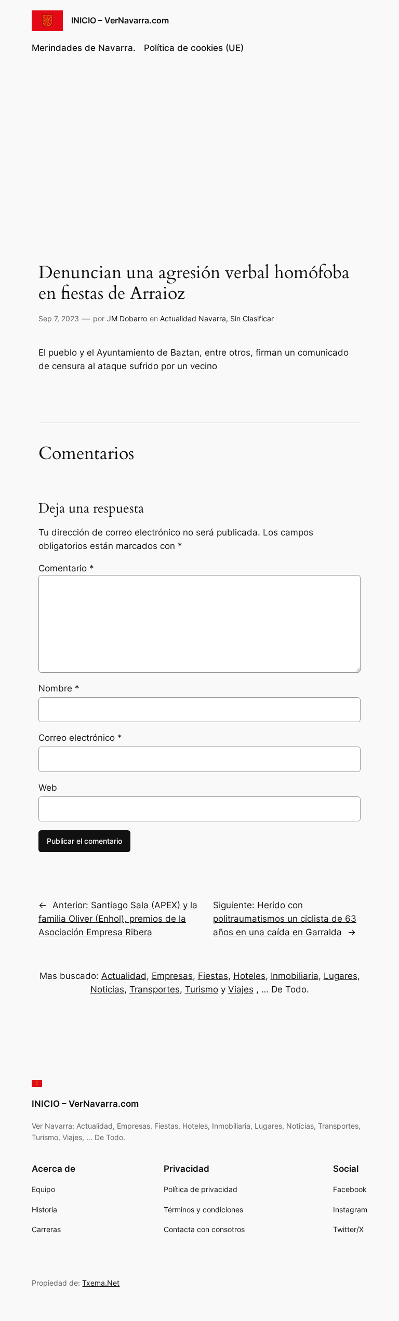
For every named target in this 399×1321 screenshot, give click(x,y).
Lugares (340, 976)
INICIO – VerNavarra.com (120, 20)
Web (47, 787)
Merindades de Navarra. (84, 48)
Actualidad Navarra (193, 318)
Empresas (172, 976)
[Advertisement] (199, 147)
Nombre (58, 688)
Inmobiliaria (294, 976)
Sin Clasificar (252, 318)
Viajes (241, 989)
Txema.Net (100, 1282)
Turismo (201, 989)
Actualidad (124, 976)
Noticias (107, 989)
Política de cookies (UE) (194, 48)
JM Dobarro (127, 318)
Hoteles (249, 976)
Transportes (154, 989)
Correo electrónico (80, 738)
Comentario (66, 568)
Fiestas (213, 976)
